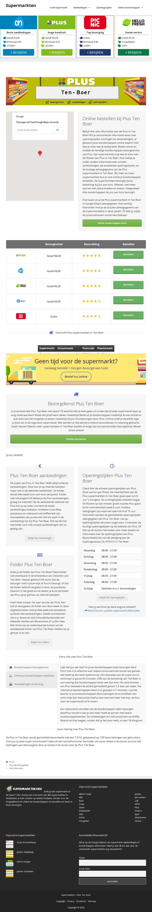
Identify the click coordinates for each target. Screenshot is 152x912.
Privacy (70, 901)
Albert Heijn (85, 793)
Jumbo (138, 793)
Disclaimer (81, 901)
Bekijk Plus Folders (40, 642)
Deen (81, 807)
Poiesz (138, 810)
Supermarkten (21, 5)
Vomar (138, 820)
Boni (81, 800)
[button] (40, 153)
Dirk (81, 814)
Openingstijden (104, 7)
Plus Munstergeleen (19, 765)
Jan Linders (140, 797)
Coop (81, 803)
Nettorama (140, 817)
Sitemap (92, 901)
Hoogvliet (84, 820)
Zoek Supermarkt (58, 7)
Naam (82, 857)
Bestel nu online (76, 377)
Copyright (60, 901)
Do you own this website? (27, 130)
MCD (137, 803)
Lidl (136, 800)
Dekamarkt (84, 810)
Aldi (81, 797)
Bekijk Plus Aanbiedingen (40, 538)
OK (57, 130)
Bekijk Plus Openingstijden (112, 597)
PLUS (11, 761)
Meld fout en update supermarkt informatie (113, 610)
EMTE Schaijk (23, 861)
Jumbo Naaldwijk (25, 851)
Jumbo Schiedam (25, 871)
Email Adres (84, 868)
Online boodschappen (129, 7)
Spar (137, 814)
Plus (137, 807)
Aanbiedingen (80, 7)
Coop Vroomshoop (26, 842)
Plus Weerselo (16, 768)
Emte (81, 817)
